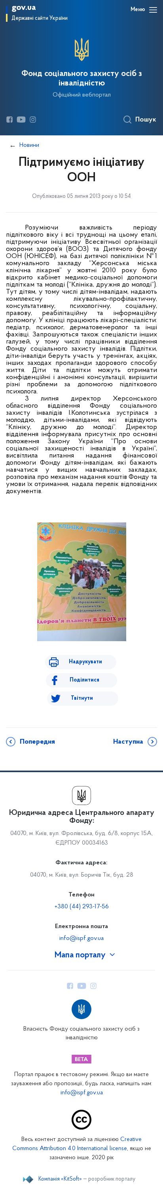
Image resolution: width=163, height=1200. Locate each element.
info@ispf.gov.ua (81, 938)
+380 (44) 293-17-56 (82, 907)
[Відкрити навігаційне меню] (153, 10)
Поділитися (84, 680)
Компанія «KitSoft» (60, 1179)
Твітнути (82, 698)
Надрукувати (85, 662)
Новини (29, 145)
